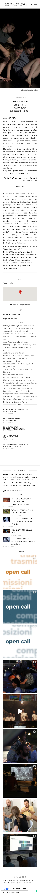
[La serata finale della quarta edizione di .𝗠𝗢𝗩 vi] (20, 746)
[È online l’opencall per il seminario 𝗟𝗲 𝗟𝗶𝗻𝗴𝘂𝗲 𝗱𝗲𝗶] (20, 641)
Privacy (14, 883)
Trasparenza (27, 883)
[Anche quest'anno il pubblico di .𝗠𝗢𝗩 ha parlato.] (20, 676)
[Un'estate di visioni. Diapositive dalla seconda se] (20, 781)
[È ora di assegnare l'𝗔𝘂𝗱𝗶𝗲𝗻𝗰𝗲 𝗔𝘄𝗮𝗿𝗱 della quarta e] (20, 711)
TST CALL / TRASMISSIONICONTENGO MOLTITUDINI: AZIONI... (14, 428)
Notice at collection (11, 892)
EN (24, 5)
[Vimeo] (23, 877)
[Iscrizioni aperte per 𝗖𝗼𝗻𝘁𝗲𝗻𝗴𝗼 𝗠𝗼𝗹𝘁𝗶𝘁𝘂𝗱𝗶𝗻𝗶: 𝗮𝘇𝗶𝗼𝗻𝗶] (20, 572)
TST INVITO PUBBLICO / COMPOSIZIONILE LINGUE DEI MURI (15, 410)
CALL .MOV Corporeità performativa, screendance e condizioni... (15, 445)
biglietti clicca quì (11, 314)
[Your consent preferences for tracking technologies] (36, 891)
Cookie (20, 883)
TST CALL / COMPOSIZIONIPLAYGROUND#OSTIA (11, 419)
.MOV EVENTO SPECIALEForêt (10, 437)
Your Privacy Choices (17, 889)
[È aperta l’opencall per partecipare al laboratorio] (20, 606)
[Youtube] (20, 877)
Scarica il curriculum (13, 491)
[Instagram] (25, 877)
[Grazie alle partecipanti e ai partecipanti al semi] (20, 815)
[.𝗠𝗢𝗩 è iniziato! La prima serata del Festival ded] (20, 850)
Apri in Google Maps (21, 305)
